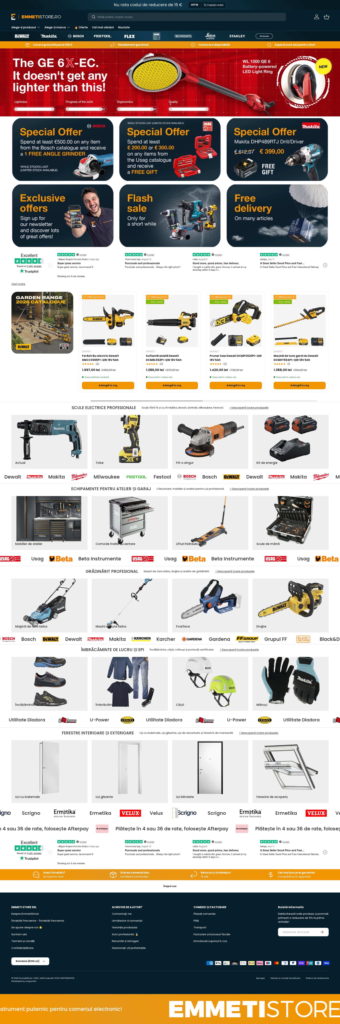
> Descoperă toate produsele (248, 407)
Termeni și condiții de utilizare (285, 978)
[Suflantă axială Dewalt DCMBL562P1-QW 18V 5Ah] (172, 321)
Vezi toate (18, 284)
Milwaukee (40, 477)
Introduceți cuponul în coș (210, 941)
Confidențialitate (22, 948)
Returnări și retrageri (125, 941)
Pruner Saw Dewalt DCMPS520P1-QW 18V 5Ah (236, 358)
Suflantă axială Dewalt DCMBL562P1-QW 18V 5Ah (164, 358)
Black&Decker (220, 639)
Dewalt (187, 477)
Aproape (260, 978)
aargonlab (30, 981)
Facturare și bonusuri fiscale (212, 934)
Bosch (142, 477)
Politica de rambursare (317, 978)
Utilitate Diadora (103, 720)
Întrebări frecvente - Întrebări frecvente (37, 920)
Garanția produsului (124, 927)
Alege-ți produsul (23, 27)
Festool (95, 477)
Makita (231, 477)
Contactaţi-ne (122, 914)
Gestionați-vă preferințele (129, 948)
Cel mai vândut (103, 27)
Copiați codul (215, 5)
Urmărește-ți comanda (127, 920)
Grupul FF (160, 639)
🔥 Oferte (81, 27)
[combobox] (187, 17)
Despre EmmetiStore (25, 914)
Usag (111, 559)
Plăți (196, 920)
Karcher (50, 639)
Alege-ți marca (55, 27)
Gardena (104, 639)
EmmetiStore (25, 978)
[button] (326, 17)
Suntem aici (19, 934)
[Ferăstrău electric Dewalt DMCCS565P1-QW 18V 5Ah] (108, 321)
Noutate (124, 27)
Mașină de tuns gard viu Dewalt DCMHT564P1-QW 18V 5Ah (296, 358)
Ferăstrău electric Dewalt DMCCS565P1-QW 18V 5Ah (100, 358)
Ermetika (183, 813)
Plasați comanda (205, 914)
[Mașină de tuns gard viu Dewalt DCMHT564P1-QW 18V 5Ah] (300, 321)
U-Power (38, 720)
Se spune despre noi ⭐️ (26, 927)
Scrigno (114, 813)
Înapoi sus (170, 886)
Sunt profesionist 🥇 (125, 934)
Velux (53, 813)
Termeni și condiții (23, 941)
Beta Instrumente (40, 559)
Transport (200, 927)
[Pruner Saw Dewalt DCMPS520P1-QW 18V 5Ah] (236, 321)
